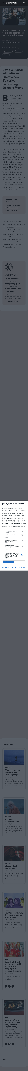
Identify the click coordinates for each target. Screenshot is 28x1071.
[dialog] (14, 535)
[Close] (24, 503)
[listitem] (14, 532)
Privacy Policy (22, 567)
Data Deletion (5, 567)
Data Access (14, 567)
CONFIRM (8, 561)
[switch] (22, 535)
